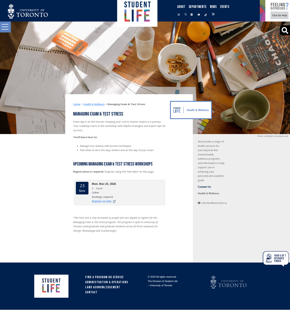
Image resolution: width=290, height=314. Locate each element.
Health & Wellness (94, 104)
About (181, 7)
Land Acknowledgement (102, 287)
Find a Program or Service (104, 277)
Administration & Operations (106, 282)
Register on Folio (101, 201)
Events (224, 7)
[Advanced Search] (285, 30)
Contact (91, 292)
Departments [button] (198, 7)
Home (76, 104)
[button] (5, 27)
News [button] (213, 7)
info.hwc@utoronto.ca (214, 203)
